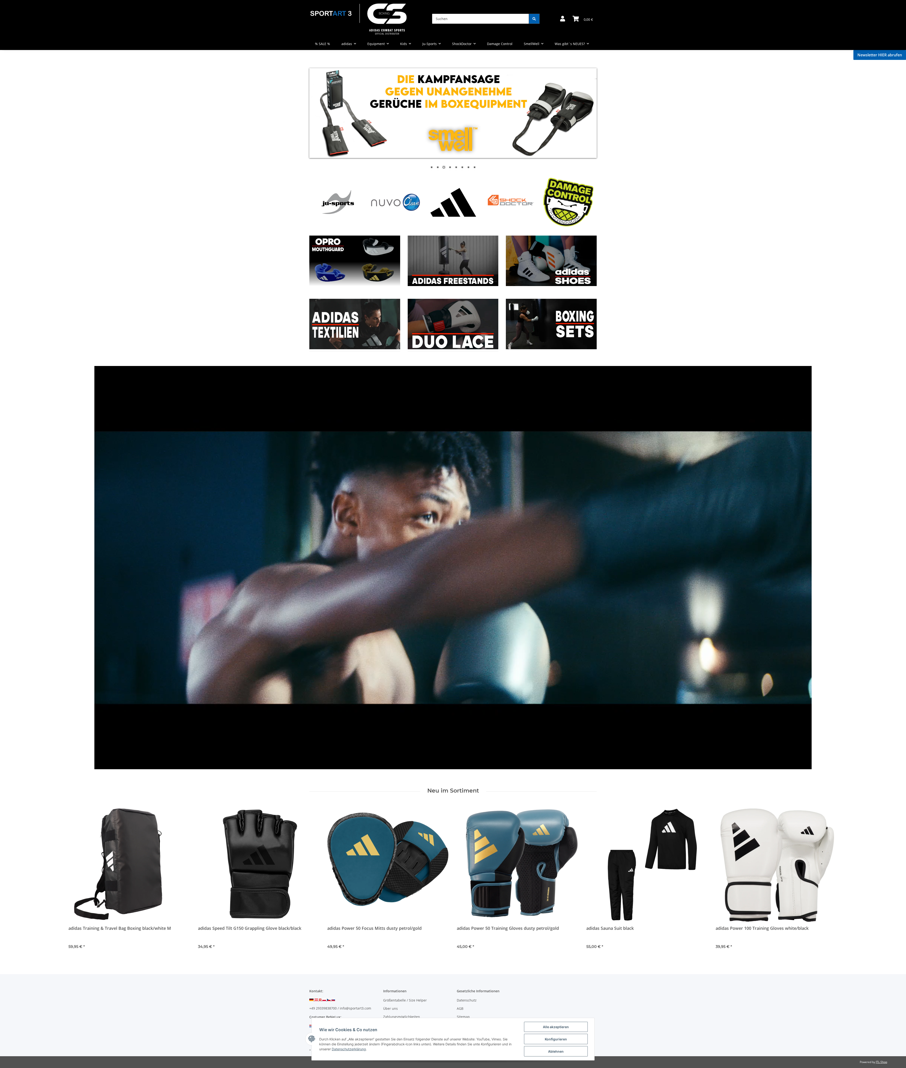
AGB (460, 1008)
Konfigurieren (556, 1039)
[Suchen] (534, 19)
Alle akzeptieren (556, 1027)
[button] (562, 19)
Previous (321, 202)
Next (585, 202)
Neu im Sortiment (453, 790)
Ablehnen (556, 1051)
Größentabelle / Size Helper (405, 1000)
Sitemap (463, 1016)
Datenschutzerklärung (349, 1049)
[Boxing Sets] (551, 260)
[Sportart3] (358, 18)
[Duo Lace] (453, 260)
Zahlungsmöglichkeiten (401, 1016)
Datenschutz (467, 1000)
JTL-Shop (881, 1062)
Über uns (390, 1008)
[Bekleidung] (354, 260)
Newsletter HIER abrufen (879, 55)
